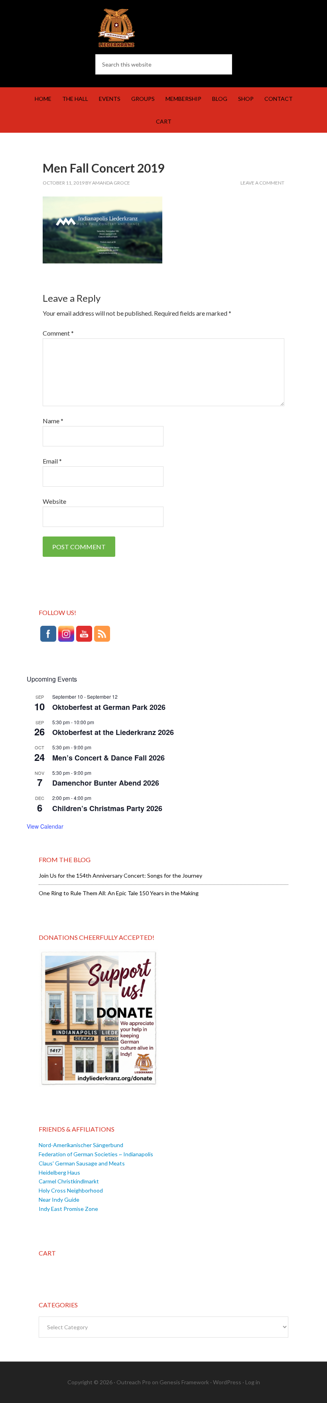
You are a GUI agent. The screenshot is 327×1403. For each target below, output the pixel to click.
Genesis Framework (184, 1382)
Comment (58, 333)
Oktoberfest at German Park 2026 (108, 707)
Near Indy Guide (59, 1199)
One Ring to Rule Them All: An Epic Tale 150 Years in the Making (119, 893)
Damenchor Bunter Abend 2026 (105, 783)
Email (52, 461)
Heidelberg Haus (59, 1172)
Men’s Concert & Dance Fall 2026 (108, 758)
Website (54, 501)
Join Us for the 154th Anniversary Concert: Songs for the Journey (120, 875)
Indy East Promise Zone (68, 1208)
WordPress (227, 1382)
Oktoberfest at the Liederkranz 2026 (113, 732)
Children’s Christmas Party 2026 (107, 808)
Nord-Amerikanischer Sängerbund (81, 1145)
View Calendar (45, 826)
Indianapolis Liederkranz (163, 28)
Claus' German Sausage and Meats (82, 1163)
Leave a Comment (262, 183)
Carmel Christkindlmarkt (69, 1181)
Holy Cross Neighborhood (71, 1190)
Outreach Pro (133, 1382)
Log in (252, 1382)
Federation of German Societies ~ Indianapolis (96, 1154)
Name (53, 420)
